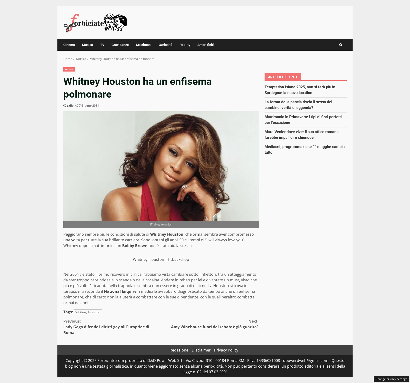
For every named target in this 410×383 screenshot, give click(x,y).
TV (102, 45)
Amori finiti (205, 45)
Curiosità (165, 45)
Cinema (69, 45)
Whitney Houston (88, 312)
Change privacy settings (391, 379)
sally (70, 106)
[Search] (340, 45)
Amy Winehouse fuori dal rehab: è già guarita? (215, 324)
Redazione (179, 350)
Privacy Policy (226, 350)
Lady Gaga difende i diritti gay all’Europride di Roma (106, 327)
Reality (185, 45)
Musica (87, 45)
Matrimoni (144, 45)
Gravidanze (120, 45)
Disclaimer (201, 350)
